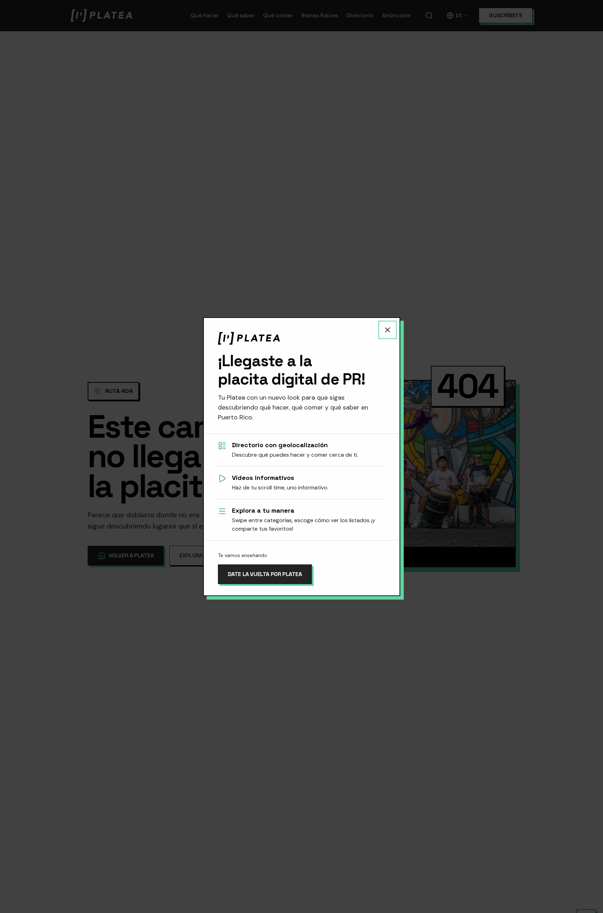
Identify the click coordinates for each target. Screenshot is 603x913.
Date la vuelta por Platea (265, 574)
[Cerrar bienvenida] (387, 329)
